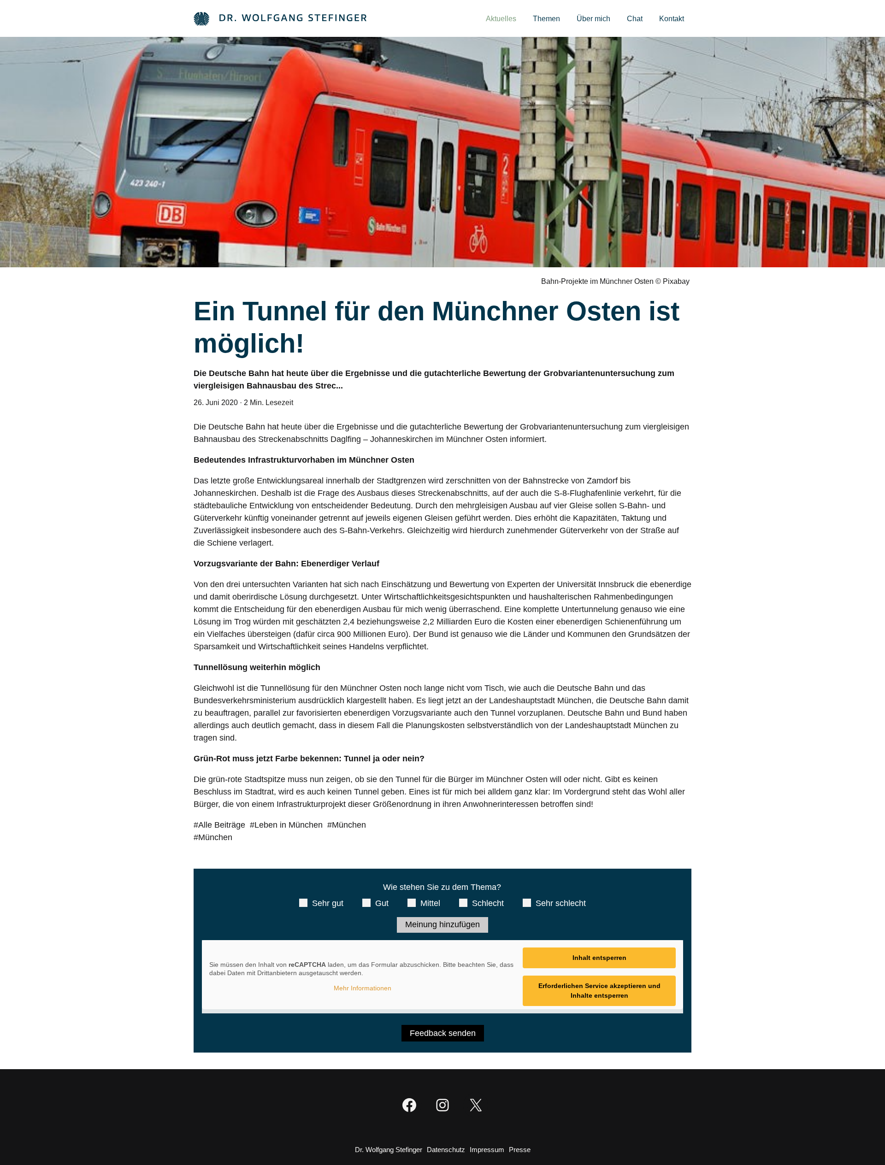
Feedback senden (443, 1033)
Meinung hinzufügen (442, 924)
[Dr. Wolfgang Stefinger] (280, 18)
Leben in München (288, 825)
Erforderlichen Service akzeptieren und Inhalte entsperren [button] (599, 990)
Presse (520, 1149)
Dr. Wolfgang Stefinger (388, 1149)
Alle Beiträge (221, 825)
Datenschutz (446, 1149)
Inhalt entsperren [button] (599, 957)
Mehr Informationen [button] (362, 988)
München (349, 825)
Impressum (487, 1149)
